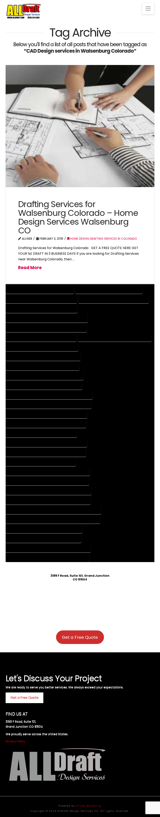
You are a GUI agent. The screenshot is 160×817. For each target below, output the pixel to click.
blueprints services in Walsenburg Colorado (42, 347)
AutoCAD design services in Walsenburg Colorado (46, 328)
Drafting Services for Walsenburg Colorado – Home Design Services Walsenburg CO (78, 217)
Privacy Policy (15, 741)
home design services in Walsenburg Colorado (43, 539)
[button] (148, 8)
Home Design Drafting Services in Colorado (103, 239)
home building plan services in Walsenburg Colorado (48, 500)
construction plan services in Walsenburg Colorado (48, 404)
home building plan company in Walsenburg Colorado (48, 491)
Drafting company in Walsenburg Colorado (41, 299)
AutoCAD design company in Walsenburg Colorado (46, 318)
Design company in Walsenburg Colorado (39, 289)
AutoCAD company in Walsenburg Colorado (41, 309)
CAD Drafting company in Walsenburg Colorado (44, 376)
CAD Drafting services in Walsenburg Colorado (44, 385)
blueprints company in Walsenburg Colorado (114, 338)
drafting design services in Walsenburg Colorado (46, 452)
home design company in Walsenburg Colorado (44, 529)
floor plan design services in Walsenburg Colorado (47, 481)
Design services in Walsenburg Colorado (109, 289)
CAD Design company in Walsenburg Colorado (43, 357)
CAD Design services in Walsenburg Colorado (42, 366)
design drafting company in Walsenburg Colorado (46, 414)
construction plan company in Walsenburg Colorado (49, 395)
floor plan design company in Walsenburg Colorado (48, 471)
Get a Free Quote (80, 637)
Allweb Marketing (88, 805)
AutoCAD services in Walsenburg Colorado (41, 338)
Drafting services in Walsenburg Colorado (113, 299)
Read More (30, 268)
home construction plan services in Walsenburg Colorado (53, 520)
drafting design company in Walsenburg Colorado (46, 443)
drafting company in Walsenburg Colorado (41, 433)
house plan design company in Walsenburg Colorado (48, 548)
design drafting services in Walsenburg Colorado (46, 424)
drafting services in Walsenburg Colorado (40, 462)
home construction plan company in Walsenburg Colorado (53, 510)
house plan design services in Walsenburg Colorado (47, 558)
